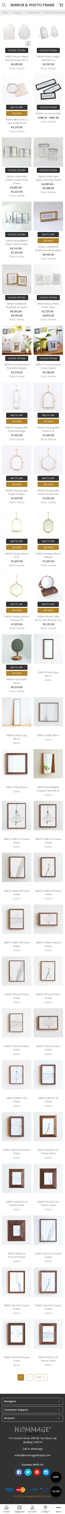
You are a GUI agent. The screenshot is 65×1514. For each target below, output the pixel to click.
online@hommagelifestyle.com (32, 1455)
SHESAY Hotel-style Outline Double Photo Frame (16, 180)
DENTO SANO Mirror (48, 735)
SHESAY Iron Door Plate (48, 113)
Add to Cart (17, 107)
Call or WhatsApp (33, 1448)
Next (40, 1377)
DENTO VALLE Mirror (17, 787)
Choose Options (16, 50)
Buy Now (16, 113)
